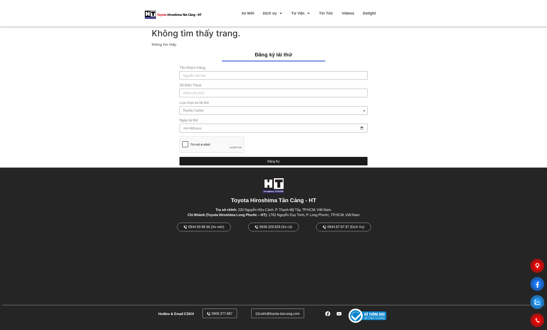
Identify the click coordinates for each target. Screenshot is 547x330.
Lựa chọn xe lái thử (194, 103)
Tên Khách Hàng (192, 67)
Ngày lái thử (188, 120)
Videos (348, 13)
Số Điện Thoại (190, 85)
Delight (369, 13)
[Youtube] (339, 314)
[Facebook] (328, 314)
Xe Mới (247, 13)
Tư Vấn (297, 13)
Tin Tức (326, 13)
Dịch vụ (270, 13)
